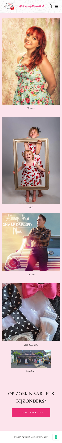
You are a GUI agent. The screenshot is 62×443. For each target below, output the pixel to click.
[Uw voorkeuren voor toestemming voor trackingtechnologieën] (56, 437)
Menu (56, 6)
